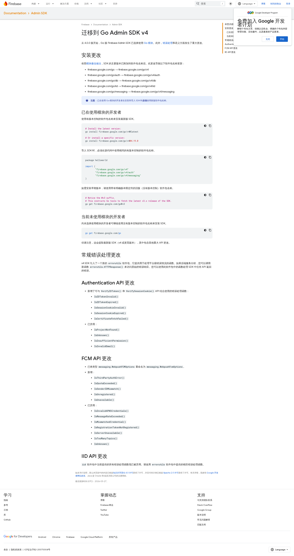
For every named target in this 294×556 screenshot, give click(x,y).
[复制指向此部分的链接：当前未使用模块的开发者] (128, 217)
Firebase (85, 24)
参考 (6, 505)
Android (42, 537)
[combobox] (210, 3)
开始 (282, 39)
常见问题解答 (203, 519)
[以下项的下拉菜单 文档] (92, 3)
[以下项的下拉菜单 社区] (106, 3)
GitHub (7, 519)
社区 (101, 3)
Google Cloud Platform (92, 537)
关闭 (268, 39)
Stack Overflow (204, 505)
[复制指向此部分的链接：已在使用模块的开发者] (124, 112)
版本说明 (201, 514)
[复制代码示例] (210, 125)
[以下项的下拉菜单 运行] (54, 3)
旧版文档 (201, 524)
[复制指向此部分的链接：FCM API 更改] (115, 359)
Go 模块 (148, 43)
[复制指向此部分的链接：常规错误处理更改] (124, 255)
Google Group (204, 510)
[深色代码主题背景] (205, 125)
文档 (86, 3)
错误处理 (168, 43)
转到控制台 (275, 3)
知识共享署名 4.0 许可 (123, 472)
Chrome (56, 537)
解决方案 (64, 3)
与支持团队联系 (204, 500)
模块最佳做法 (93, 63)
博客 (263, 3)
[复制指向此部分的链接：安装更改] (104, 55)
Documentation (15, 13)
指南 (6, 500)
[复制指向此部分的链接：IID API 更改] (110, 456)
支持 (115, 3)
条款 (6, 549)
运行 (48, 3)
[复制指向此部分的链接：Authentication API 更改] (138, 283)
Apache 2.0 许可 (170, 472)
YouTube (104, 514)
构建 (34, 3)
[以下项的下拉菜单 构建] (39, 3)
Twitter (103, 510)
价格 (76, 3)
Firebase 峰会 (106, 505)
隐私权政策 (16, 549)
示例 (6, 510)
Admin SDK (39, 13)
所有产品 (113, 537)
